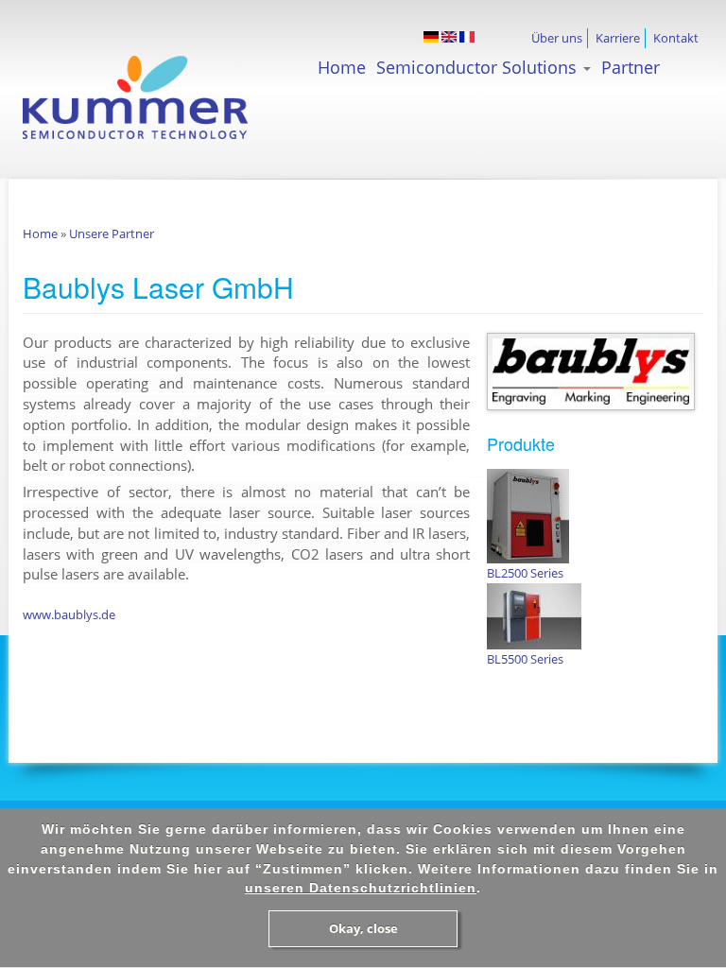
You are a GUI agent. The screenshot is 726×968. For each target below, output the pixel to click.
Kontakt (676, 37)
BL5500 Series (525, 658)
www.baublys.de (69, 614)
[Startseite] (170, 107)
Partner (630, 67)
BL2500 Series (525, 572)
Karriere (618, 37)
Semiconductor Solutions (478, 67)
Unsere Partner (111, 233)
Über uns (556, 37)
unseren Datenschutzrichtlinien (360, 887)
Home (342, 67)
